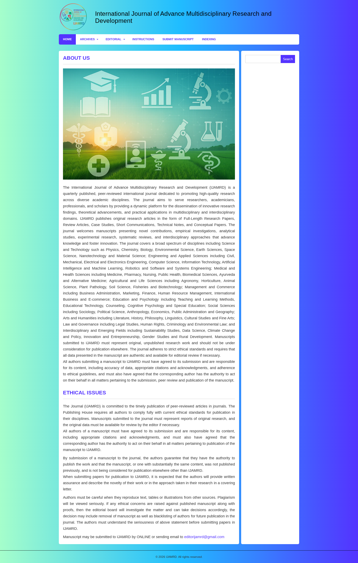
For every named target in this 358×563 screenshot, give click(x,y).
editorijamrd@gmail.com (204, 537)
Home (67, 39)
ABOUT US (76, 58)
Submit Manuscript (178, 39)
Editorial (113, 39)
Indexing (209, 39)
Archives (87, 39)
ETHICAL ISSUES (84, 392)
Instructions (143, 39)
